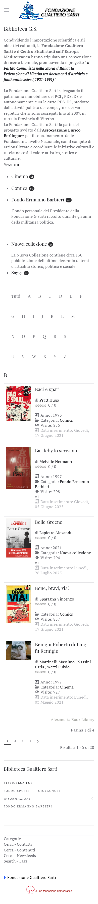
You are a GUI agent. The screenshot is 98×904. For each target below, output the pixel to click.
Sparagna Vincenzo (56, 599)
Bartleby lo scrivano (56, 450)
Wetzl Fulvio (58, 667)
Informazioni (17, 798)
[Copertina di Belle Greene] (18, 537)
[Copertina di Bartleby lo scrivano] (18, 467)
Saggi (17, 272)
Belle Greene (48, 522)
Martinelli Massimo (57, 662)
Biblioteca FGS (18, 783)
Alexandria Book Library (72, 719)
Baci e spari (47, 389)
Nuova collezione (29, 243)
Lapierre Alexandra (56, 532)
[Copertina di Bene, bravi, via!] (18, 603)
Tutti (15, 296)
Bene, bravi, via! (52, 588)
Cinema (19, 176)
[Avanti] (38, 741)
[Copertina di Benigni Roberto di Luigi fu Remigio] (18, 650)
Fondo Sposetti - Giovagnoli (32, 791)
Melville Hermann (55, 461)
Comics (19, 188)
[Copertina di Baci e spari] (18, 403)
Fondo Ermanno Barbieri (37, 199)
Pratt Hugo (49, 400)
